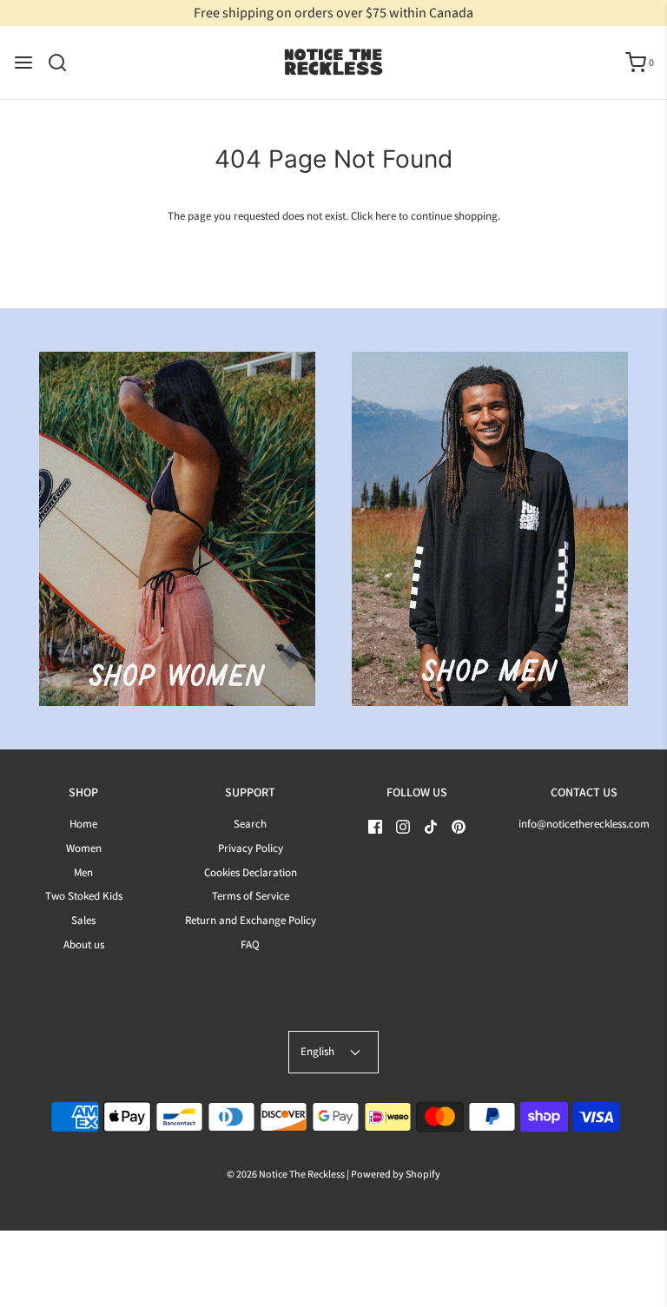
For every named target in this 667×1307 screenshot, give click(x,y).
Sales (83, 920)
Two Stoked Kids (83, 895)
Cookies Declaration (250, 872)
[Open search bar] (64, 62)
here (385, 215)
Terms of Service (250, 895)
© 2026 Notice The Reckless (286, 1173)
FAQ (250, 944)
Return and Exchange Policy (250, 920)
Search (250, 823)
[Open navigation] (23, 62)
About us (83, 944)
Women (84, 848)
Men (83, 872)
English (318, 1051)
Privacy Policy (250, 848)
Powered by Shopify (395, 1173)
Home (83, 823)
